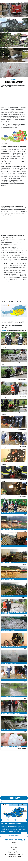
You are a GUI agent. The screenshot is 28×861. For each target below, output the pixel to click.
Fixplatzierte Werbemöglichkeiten (14, 851)
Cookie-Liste (14, 847)
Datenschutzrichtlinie (14, 845)
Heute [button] (4, 804)
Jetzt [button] (4, 820)
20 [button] (7, 820)
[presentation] (1, 820)
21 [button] (9, 820)
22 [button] (11, 820)
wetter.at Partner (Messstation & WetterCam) (14, 854)
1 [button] (18, 820)
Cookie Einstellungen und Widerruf (14, 856)
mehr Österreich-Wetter (13, 835)
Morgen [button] (14, 804)
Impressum (14, 844)
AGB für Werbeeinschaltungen (14, 852)
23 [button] (14, 820)
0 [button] (16, 820)
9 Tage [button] (23, 804)
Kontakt (14, 842)
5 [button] (25, 820)
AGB (14, 849)
